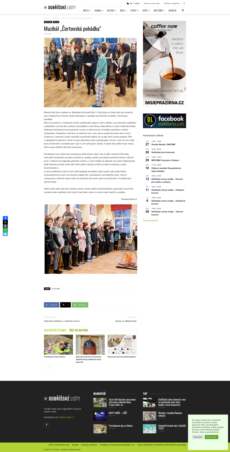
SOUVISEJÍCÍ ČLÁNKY (55, 330)
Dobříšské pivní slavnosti (163, 152)
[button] (183, 10)
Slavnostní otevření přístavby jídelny (121, 357)
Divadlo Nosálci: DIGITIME (163, 144)
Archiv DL (172, 10)
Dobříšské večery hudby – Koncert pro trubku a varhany (167, 180)
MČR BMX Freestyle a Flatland (165, 160)
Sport (145, 10)
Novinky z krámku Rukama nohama (170, 414)
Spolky (133, 10)
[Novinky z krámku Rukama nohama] (149, 416)
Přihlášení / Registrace (172, 3)
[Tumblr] (5, 226)
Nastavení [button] (198, 437)
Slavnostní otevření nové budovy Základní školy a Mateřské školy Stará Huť (88, 359)
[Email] (5, 234)
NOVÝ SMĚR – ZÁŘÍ (118, 413)
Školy (122, 10)
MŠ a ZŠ (65, 18)
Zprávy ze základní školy (126, 321)
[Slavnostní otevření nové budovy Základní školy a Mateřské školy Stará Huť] (90, 345)
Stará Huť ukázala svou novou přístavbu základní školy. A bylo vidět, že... (122, 401)
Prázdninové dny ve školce (54, 357)
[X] (5, 222)
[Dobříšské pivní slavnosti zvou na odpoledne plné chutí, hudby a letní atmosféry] (149, 402)
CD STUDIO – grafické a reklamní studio (66, 449)
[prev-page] (45, 367)
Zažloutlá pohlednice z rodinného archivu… (62, 321)
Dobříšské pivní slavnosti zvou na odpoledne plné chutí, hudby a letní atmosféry (172, 401)
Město (86, 10)
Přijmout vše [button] (211, 437)
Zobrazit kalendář (150, 220)
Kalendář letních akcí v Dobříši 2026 (172, 427)
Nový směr (158, 10)
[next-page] (50, 367)
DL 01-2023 (56, 289)
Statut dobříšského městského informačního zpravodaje (161, 445)
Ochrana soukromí (89, 445)
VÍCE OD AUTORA (78, 330)
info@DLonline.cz (66, 417)
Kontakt (75, 445)
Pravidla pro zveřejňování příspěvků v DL (117, 445)
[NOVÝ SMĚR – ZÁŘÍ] (100, 416)
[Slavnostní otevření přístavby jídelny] (122, 345)
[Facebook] (184, 3)
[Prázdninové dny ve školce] (58, 345)
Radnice (98, 10)
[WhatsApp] (5, 230)
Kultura (110, 10)
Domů (46, 18)
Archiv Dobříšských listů (59, 445)
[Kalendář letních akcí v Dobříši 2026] (149, 428)
